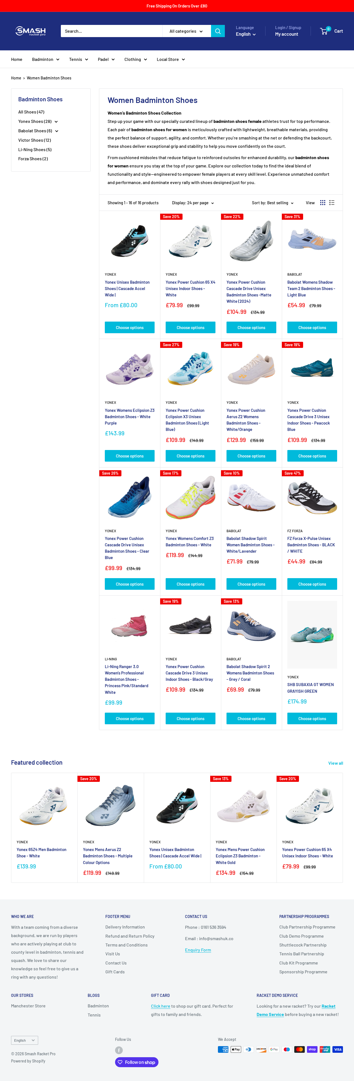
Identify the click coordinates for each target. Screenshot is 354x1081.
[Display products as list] (331, 202)
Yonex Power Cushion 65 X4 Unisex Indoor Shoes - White (190, 289)
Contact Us (116, 962)
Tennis (75, 59)
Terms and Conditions (126, 944)
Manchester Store (28, 1005)
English (20, 1040)
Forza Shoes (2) (33, 158)
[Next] (343, 827)
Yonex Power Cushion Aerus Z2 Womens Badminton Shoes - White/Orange (246, 420)
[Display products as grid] (322, 202)
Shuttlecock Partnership (303, 944)
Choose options (130, 327)
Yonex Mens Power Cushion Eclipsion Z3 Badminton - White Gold (240, 856)
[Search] (218, 31)
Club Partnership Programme (307, 926)
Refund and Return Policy (130, 935)
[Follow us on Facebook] (119, 1050)
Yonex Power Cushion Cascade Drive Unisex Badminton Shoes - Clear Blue (127, 548)
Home (16, 59)
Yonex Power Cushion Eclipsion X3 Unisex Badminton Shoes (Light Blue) (187, 420)
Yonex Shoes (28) (35, 121)
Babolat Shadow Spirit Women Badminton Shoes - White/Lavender (251, 545)
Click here (160, 1005)
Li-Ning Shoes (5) (34, 149)
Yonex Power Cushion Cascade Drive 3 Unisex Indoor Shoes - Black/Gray (189, 673)
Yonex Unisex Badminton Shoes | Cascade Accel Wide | (127, 289)
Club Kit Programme (298, 962)
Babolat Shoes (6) (35, 130)
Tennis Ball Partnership (301, 953)
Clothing (132, 59)
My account (286, 34)
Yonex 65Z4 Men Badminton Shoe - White (41, 852)
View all (336, 763)
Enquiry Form (198, 949)
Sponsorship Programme (303, 971)
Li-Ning (111, 659)
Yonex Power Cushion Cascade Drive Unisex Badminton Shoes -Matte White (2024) (249, 292)
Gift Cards (115, 971)
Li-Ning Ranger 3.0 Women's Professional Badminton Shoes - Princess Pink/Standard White (126, 679)
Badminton (42, 59)
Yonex (110, 274)
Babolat (294, 274)
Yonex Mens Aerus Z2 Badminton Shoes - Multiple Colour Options (107, 856)
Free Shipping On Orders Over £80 (177, 5)
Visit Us (112, 953)
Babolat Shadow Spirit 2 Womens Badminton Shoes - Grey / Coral (250, 673)
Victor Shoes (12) (34, 140)
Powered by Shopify (28, 1061)
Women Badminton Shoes (49, 78)
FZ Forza (295, 531)
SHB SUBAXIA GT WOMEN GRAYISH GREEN (310, 687)
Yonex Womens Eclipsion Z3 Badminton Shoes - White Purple (130, 417)
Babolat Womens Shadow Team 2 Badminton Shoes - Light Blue (311, 289)
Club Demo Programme (301, 935)
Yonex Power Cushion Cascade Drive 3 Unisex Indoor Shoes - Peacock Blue (308, 420)
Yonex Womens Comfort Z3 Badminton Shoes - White (190, 541)
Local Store (168, 59)
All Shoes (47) (31, 111)
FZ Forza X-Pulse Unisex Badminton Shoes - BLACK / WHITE (311, 545)
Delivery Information (125, 926)
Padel (103, 59)
